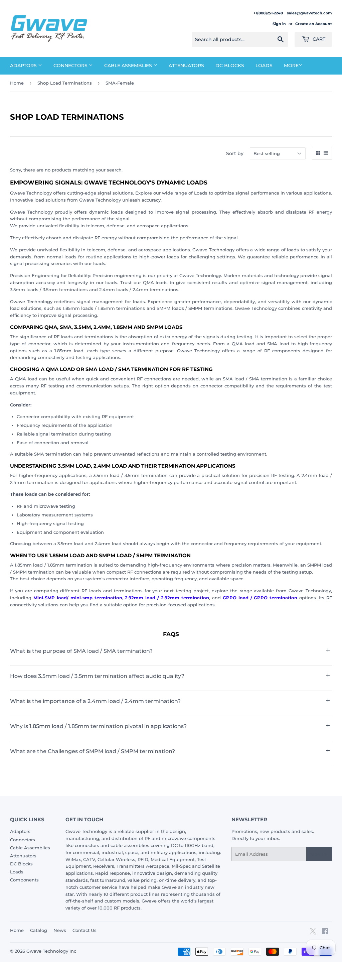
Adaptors (24, 66)
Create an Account (313, 23)
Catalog (38, 930)
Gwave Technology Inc (51, 951)
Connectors (71, 66)
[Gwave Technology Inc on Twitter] (313, 933)
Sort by (234, 153)
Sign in (279, 23)
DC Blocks (229, 66)
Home (17, 83)
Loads (264, 66)
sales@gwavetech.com (309, 13)
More (291, 66)
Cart (318, 39)
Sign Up (319, 854)
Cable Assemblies (128, 66)
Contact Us (84, 930)
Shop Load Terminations (64, 83)
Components (24, 879)
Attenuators (186, 66)
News (59, 930)
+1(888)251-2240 (268, 13)
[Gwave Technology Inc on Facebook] (325, 932)
